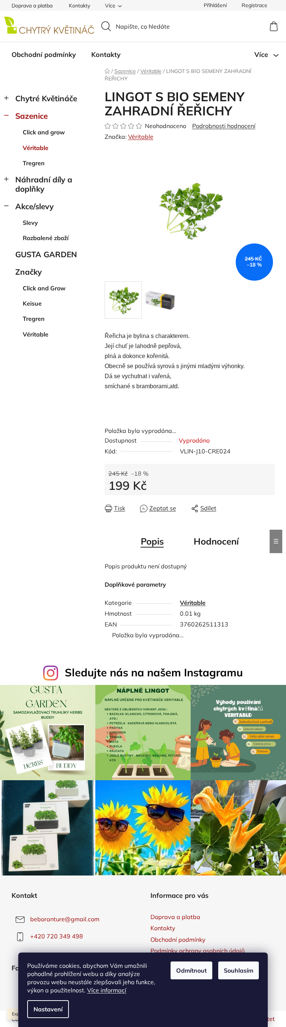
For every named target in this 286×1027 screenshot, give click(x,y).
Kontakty (79, 5)
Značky (28, 272)
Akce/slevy (34, 206)
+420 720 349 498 (56, 936)
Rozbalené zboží (46, 238)
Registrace (254, 5)
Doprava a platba (32, 5)
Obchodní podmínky (178, 939)
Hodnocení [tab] (216, 541)
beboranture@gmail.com (64, 919)
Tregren (34, 163)
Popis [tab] (152, 541)
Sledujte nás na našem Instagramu (154, 672)
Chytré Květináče (46, 98)
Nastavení (48, 1009)
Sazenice (31, 116)
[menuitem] (43, 54)
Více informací (106, 990)
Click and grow (44, 132)
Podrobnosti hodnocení (223, 126)
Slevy (30, 222)
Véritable (35, 148)
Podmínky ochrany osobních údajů (197, 950)
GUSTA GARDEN (46, 254)
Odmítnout (191, 970)
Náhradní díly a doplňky (43, 184)
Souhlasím (238, 970)
